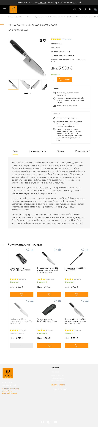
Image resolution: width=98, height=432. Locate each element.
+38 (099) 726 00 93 (57, 381)
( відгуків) (66, 39)
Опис (15, 151)
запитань (42, 2)
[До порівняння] (40, 40)
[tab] (15, 151)
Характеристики (37, 151)
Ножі (28, 17)
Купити (66, 79)
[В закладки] (44, 41)
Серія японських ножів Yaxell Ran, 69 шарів (49, 17)
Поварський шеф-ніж (66, 55)
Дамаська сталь (64, 51)
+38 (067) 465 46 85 (57, 378)
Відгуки (60, 151)
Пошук (85, 9)
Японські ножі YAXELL (15, 17)
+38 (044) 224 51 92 (57, 376)
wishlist (75, 9)
